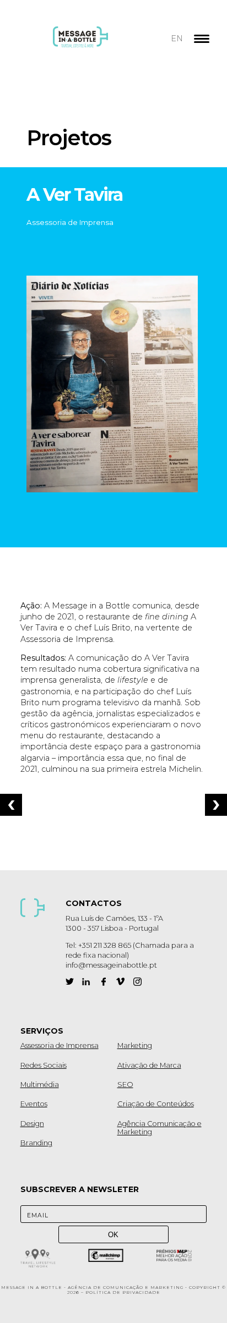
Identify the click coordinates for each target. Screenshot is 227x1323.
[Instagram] (137, 982)
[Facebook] (103, 982)
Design (32, 1123)
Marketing (134, 1045)
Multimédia (39, 1084)
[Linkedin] (86, 982)
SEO (125, 1084)
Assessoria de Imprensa (59, 1045)
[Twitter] (70, 982)
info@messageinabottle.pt (111, 965)
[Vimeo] (120, 982)
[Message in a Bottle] (101, 44)
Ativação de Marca (149, 1065)
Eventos (33, 1104)
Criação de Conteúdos (155, 1104)
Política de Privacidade (122, 1292)
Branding (36, 1143)
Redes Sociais (43, 1065)
